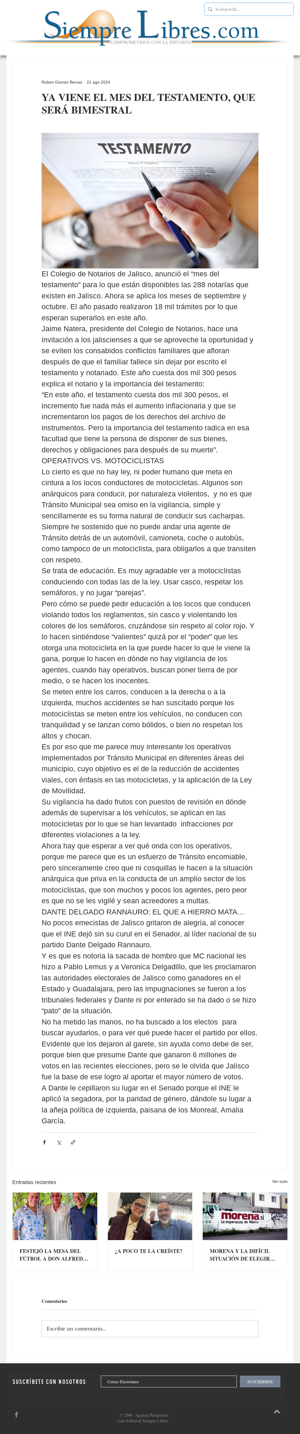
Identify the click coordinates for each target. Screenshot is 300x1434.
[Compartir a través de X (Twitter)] (59, 1142)
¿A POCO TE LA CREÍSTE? (149, 1251)
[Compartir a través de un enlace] (73, 1142)
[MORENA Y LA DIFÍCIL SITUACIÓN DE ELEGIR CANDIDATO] (245, 1216)
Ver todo (280, 1181)
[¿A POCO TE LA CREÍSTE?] (150, 1216)
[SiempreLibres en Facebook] (16, 1414)
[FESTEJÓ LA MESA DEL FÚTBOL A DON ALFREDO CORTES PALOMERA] (55, 1216)
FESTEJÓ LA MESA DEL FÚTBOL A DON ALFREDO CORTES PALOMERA (53, 1254)
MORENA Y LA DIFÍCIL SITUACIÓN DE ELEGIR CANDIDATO (240, 1254)
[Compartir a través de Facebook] (44, 1142)
